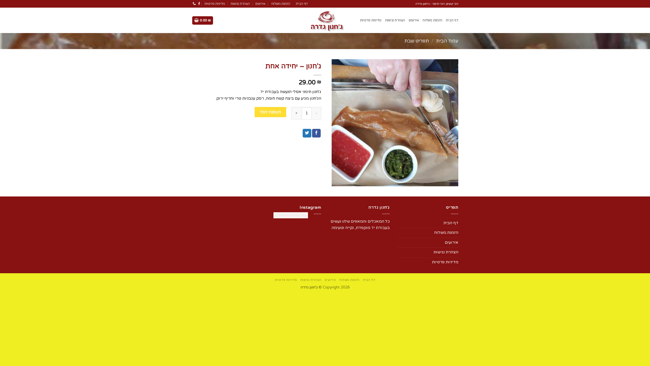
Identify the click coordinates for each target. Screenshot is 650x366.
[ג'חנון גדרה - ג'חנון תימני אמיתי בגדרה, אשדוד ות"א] (325, 20)
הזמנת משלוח (280, 4)
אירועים (260, 4)
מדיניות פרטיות (214, 4)
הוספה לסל (270, 112)
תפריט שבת (416, 41)
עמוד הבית (447, 41)
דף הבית (302, 4)
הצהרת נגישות (240, 4)
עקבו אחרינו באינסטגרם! (291, 215)
